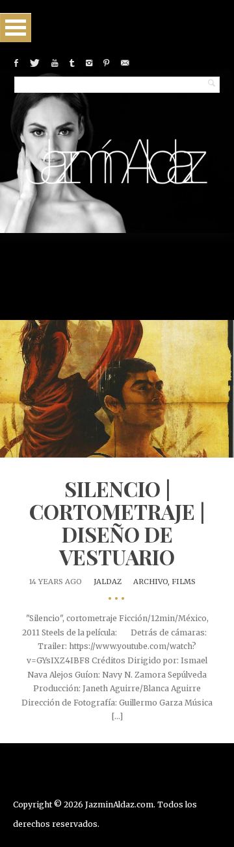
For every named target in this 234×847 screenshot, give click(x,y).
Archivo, (152, 581)
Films (184, 581)
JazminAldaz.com (119, 804)
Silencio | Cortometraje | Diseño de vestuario (117, 522)
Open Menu (15, 27)
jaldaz (108, 581)
